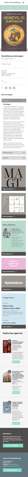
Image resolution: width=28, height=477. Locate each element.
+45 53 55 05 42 (14, 464)
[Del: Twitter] (10, 88)
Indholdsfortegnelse (8, 152)
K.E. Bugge (4, 82)
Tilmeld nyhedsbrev (11, 445)
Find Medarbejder (11, 470)
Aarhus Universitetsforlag (14, 2)
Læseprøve (5, 157)
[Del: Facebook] (14, 88)
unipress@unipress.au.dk (13, 466)
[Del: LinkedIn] (6, 88)
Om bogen (5, 100)
